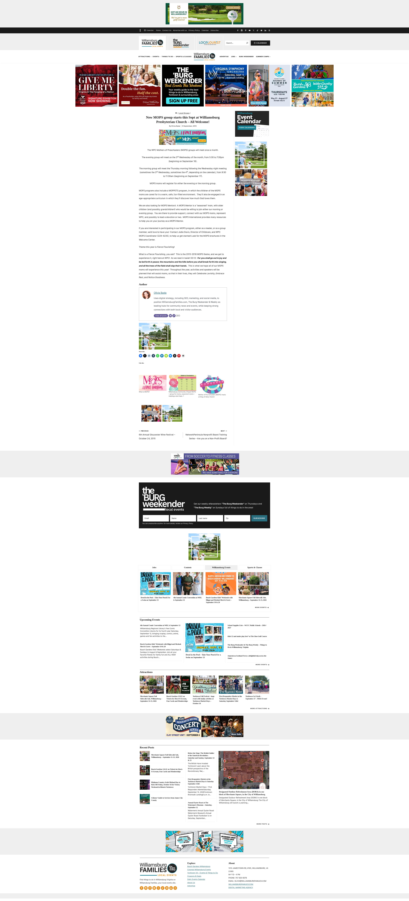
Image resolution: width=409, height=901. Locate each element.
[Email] (170, 315)
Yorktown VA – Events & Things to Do (202, 873)
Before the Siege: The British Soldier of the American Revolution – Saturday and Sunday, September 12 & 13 (201, 756)
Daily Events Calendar (196, 879)
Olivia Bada (175, 126)
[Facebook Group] (261, 30)
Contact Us (166, 30)
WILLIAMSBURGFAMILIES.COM (240, 884)
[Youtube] (249, 30)
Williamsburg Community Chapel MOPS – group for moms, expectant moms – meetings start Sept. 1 (182, 394)
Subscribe (215, 30)
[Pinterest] (245, 30)
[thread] (269, 30)
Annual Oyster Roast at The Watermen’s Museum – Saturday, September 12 (200, 805)
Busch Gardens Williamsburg (198, 866)
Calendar (150, 30)
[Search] (247, 43)
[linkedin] (265, 30)
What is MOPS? (144, 392)
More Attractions (258, 708)
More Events (261, 607)
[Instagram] (241, 30)
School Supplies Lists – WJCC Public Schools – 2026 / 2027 (247, 626)
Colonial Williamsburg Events (199, 870)
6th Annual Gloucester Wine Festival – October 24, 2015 (157, 435)
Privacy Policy (194, 30)
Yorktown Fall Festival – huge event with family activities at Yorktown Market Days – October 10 (203, 699)
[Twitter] (253, 30)
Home (158, 30)
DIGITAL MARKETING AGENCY (240, 887)
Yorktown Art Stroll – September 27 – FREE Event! (256, 697)
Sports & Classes (184, 56)
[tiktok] (257, 30)
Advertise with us (180, 30)
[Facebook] (238, 30)
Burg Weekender (246, 56)
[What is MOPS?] (152, 383)
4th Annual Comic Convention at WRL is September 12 (187, 599)
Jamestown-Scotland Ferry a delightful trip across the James (247, 657)
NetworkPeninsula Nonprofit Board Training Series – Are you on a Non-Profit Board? (206, 435)
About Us (191, 883)
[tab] (154, 567)
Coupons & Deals (194, 876)
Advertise (224, 56)
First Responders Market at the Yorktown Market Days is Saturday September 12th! (230, 698)
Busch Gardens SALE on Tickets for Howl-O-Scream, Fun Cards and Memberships (177, 698)
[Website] (174, 315)
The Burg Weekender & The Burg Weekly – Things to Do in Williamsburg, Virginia (247, 646)
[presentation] (155, 583)
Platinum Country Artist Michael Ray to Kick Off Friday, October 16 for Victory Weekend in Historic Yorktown (165, 784)
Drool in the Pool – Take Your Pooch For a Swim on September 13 (155, 599)
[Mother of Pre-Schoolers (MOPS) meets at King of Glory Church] (212, 384)
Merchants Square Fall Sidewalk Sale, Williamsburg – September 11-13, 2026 (252, 599)
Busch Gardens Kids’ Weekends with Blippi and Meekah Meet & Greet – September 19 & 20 (219, 600)
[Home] (176, 113)
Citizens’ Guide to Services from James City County (167, 799)
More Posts (262, 824)
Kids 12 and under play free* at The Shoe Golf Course (247, 636)
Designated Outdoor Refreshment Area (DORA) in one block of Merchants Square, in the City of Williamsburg (242, 793)
